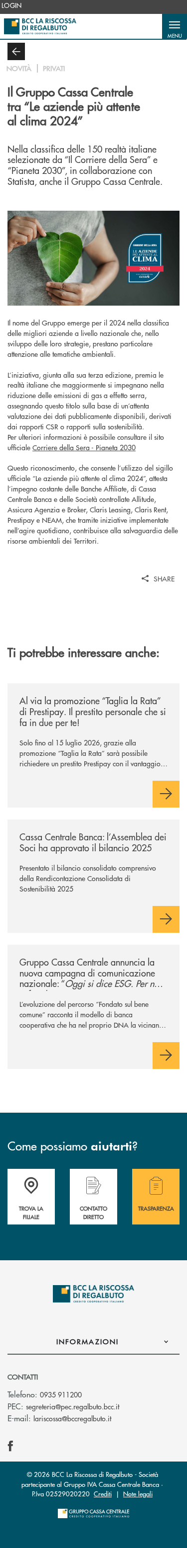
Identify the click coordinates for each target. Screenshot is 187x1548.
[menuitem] (11, 5)
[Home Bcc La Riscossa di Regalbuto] (40, 26)
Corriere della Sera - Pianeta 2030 (84, 447)
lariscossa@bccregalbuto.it (72, 1418)
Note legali (138, 1493)
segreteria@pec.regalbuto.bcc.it (72, 1406)
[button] (174, 26)
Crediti (103, 1493)
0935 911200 (61, 1394)
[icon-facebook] (10, 1446)
